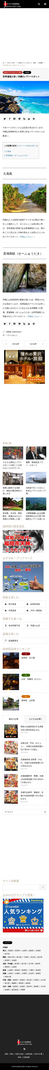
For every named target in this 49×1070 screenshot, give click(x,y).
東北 (4, 951)
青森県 (10, 951)
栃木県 (39, 957)
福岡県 (15, 986)
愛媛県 (14, 983)
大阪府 (10, 973)
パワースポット (12, 335)
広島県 (36, 980)
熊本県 (29, 986)
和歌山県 (8, 977)
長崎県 (36, 986)
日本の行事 (38, 1054)
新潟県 (17, 964)
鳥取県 (22, 980)
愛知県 (17, 970)
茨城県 (14, 960)
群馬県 (7, 960)
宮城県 (38, 951)
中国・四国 (7, 980)
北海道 (5, 947)
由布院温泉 (35, 604)
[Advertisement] (24, 34)
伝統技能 (26, 1057)
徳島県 (28, 983)
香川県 (7, 983)
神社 (11, 1054)
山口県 (43, 980)
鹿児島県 (15, 990)
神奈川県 (11, 957)
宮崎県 (7, 990)
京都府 (17, 973)
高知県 (21, 983)
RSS (24, 1049)
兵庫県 (24, 973)
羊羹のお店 (35, 625)
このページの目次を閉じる (27, 146)
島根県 (15, 980)
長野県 (7, 967)
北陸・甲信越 (8, 964)
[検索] (39, 4)
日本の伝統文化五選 (18, 1066)
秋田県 (17, 951)
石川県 (30, 964)
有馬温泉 (12, 610)
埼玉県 (32, 957)
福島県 (31, 951)
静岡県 (24, 970)
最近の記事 (13, 719)
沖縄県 (27, 72)
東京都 (19, 957)
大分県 (43, 986)
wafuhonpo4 (16, 332)
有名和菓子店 (14, 625)
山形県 (24, 951)
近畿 (4, 973)
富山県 (24, 964)
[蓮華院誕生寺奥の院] (35, 344)
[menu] (45, 4)
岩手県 (7, 954)
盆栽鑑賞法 (13, 641)
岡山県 (29, 980)
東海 (4, 970)
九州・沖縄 (7, 986)
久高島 (7, 151)
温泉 (6, 1054)
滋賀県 (38, 973)
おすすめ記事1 (35, 719)
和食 (19, 1057)
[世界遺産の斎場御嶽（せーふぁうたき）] (13, 344)
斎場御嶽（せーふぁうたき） (16, 155)
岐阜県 (38, 970)
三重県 (31, 970)
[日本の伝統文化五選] (12, 4)
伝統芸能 (29, 1054)
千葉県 (26, 957)
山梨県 (14, 967)
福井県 (37, 964)
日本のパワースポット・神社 (13, 72)
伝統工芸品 (19, 1054)
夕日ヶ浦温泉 (36, 610)
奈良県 (31, 973)
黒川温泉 (12, 604)
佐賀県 (22, 986)
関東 (4, 957)
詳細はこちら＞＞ (27, 237)
